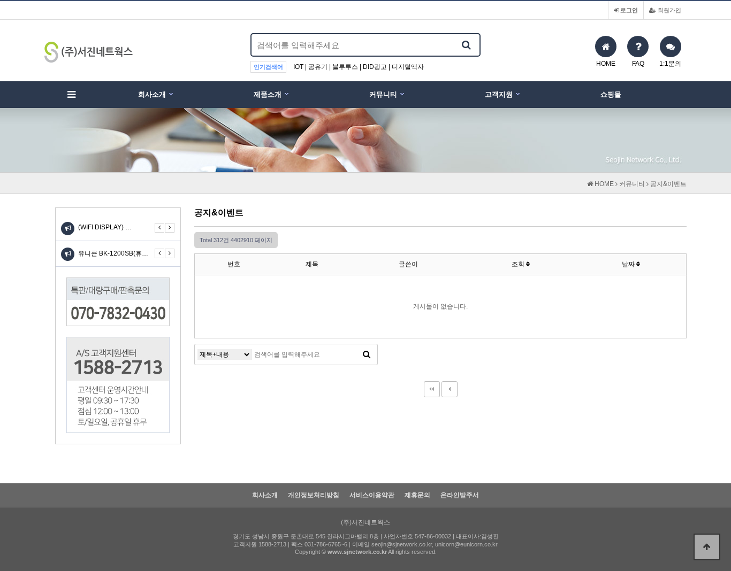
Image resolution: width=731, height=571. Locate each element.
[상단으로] (707, 547)
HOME (603, 184)
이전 (449, 389)
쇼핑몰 (610, 94)
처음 (432, 389)
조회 (519, 264)
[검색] (466, 45)
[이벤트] (67, 254)
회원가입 (668, 10)
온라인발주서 (459, 495)
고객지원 (499, 94)
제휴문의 (417, 495)
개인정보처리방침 (313, 495)
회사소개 (152, 94)
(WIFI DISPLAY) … (105, 227)
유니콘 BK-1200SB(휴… (113, 253)
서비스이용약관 (371, 495)
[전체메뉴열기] (71, 94)
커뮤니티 (383, 94)
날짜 (629, 264)
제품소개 (267, 94)
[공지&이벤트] (67, 228)
